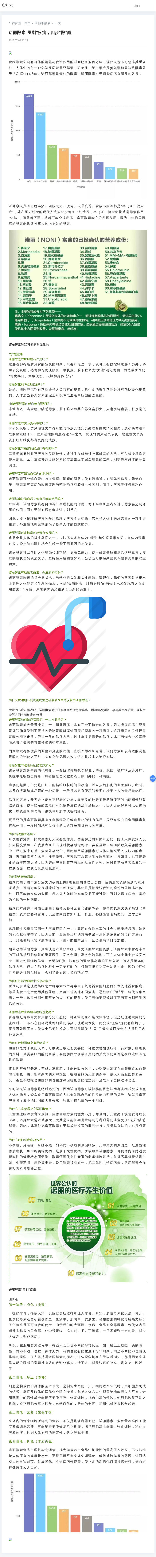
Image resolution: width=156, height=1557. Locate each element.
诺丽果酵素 (43, 23)
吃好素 (7, 5)
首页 (28, 23)
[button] (134, 6)
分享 (152, 778)
